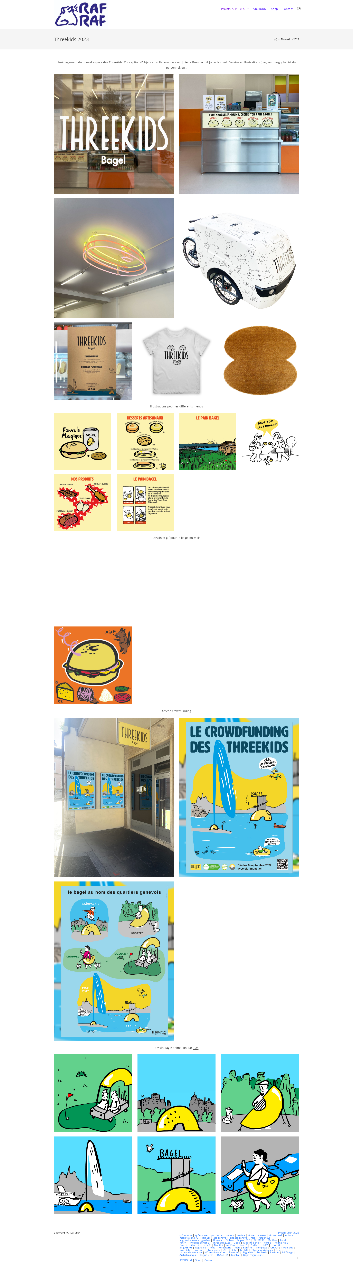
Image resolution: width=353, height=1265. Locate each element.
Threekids (277, 1245)
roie (253, 1237)
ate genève (219, 1237)
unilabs (289, 1235)
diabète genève (238, 1237)
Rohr (234, 1250)
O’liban (229, 1240)
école (251, 1235)
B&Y (265, 1245)
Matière (272, 1240)
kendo (283, 1240)
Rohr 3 (267, 1242)
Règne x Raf (206, 1255)
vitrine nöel (275, 1235)
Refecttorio (225, 1247)
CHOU (274, 1247)
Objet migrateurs (253, 1255)
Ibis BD (206, 1237)
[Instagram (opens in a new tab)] (299, 9)
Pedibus (254, 1245)
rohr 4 (183, 1242)
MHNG (244, 1250)
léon (237, 1247)
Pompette (261, 1247)
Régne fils (200, 1247)
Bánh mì (247, 1247)
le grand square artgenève (195, 1240)
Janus (279, 1250)
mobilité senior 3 (189, 1237)
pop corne (216, 1235)
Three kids (287, 1247)
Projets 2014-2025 (288, 1233)
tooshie (235, 1255)
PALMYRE (259, 1240)
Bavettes (234, 1252)
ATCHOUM (186, 1260)
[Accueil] (275, 39)
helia (212, 1247)
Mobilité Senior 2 (199, 1242)
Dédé (237, 1242)
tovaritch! (185, 1250)
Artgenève (264, 1237)
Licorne (274, 1252)
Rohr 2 (243, 1245)
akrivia (241, 1235)
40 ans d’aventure (215, 1252)
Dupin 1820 (243, 1240)
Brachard (199, 1250)
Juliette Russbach (194, 62)
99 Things (287, 1252)
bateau (230, 1235)
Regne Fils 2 (281, 1242)
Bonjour (217, 1240)
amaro (262, 1235)
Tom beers (214, 1250)
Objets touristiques (262, 1250)
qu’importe (186, 1235)
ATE (225, 1250)
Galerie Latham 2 (189, 1245)
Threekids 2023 (221, 1242)
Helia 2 (207, 1245)
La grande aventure (191, 1252)
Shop (198, 1260)
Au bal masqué (188, 1255)
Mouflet (218, 1245)
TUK (196, 1048)
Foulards (262, 1252)
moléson (231, 1245)
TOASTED (222, 1255)
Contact (208, 1260)
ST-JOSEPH (186, 1247)
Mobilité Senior (251, 1242)
